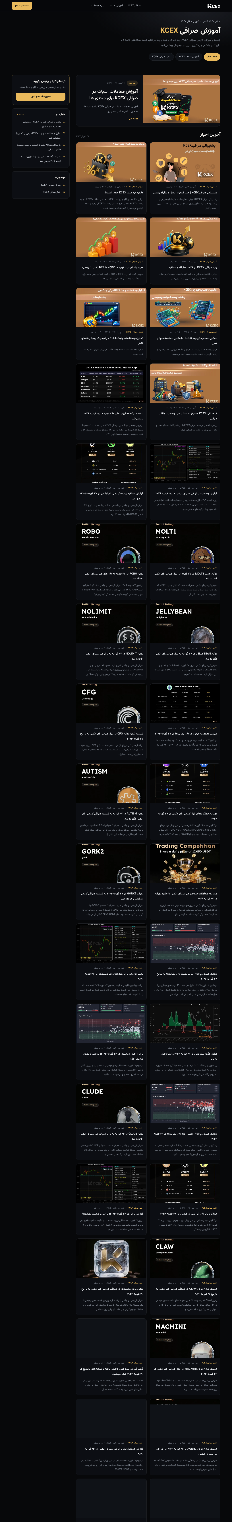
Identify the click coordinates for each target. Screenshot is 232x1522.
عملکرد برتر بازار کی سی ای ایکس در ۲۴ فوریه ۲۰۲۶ (188, 1214)
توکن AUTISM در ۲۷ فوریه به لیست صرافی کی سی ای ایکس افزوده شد (112, 816)
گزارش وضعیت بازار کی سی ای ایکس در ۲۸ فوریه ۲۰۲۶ (186, 493)
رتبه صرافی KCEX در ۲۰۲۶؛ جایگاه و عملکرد (192, 267)
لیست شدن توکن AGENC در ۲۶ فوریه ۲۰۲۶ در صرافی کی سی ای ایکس (186, 1451)
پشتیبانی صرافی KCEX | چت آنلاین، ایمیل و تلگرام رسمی (185, 193)
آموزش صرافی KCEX (189, 57)
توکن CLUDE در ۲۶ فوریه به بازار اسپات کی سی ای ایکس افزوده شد (111, 1136)
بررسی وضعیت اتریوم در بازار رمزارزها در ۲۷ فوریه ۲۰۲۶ (186, 734)
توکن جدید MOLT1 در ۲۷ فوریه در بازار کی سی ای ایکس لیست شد (185, 576)
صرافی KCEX (134, 6)
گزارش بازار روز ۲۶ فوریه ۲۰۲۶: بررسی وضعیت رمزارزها (112, 1214)
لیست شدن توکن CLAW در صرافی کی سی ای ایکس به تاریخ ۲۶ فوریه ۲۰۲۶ (186, 1291)
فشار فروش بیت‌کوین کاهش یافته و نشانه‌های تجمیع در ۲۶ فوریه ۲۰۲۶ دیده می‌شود (111, 1371)
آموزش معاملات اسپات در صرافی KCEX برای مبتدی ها (113, 95)
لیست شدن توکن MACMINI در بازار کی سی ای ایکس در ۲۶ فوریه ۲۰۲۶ (185, 1371)
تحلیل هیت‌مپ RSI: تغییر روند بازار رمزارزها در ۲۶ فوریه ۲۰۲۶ (185, 1136)
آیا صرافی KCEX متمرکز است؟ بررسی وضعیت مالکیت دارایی (187, 416)
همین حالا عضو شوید (40, 97)
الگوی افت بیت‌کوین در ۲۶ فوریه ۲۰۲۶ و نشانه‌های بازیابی (189, 1056)
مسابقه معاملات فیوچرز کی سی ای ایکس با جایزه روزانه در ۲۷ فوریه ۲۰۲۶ (186, 896)
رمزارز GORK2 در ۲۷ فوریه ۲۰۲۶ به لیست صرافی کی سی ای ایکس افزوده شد (111, 896)
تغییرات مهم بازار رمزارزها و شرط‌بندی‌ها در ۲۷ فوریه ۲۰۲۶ (114, 976)
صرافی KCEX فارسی (211, 21)
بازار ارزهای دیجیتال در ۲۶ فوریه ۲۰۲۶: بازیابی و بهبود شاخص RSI (113, 1056)
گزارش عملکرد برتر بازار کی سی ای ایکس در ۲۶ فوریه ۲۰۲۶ (114, 1451)
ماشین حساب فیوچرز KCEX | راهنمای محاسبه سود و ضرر (187, 340)
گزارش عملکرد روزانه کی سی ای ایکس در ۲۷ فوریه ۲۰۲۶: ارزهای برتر (111, 496)
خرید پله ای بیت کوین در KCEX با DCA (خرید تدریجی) (112, 267)
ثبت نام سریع (21, 6)
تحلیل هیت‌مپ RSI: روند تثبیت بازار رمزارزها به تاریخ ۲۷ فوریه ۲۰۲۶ (187, 976)
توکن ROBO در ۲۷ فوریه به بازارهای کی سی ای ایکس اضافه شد (113, 576)
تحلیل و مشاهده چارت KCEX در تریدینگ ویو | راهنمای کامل (112, 340)
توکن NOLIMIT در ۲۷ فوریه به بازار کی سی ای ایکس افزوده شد (114, 656)
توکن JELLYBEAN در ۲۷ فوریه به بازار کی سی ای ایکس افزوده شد (186, 656)
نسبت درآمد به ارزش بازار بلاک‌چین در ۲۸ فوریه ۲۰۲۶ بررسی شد (113, 416)
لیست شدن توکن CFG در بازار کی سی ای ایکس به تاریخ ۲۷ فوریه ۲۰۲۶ (111, 736)
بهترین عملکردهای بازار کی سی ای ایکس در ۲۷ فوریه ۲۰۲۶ (187, 816)
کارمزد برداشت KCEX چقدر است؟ (124, 193)
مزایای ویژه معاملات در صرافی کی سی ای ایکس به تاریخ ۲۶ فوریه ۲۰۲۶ (112, 1291)
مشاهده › (20, 114)
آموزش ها (118, 6)
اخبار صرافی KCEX (161, 57)
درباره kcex (99, 6)
